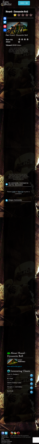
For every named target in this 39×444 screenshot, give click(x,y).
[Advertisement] (22, 58)
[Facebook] (5, 18)
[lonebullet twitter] (6, 434)
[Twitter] (5, 22)
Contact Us (4, 435)
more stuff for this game (14, 366)
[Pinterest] (5, 26)
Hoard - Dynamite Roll (19, 35)
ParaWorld (10, 391)
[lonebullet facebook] (2, 434)
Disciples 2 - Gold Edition (14, 387)
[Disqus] (18, 224)
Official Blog (4, 437)
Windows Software (6, 441)
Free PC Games (5, 443)
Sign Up (20, 192)
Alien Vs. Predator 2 (13, 374)
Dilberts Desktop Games (14, 382)
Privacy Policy (5, 440)
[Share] (5, 30)
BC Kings (10, 378)
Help (2, 438)
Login (14, 192)
